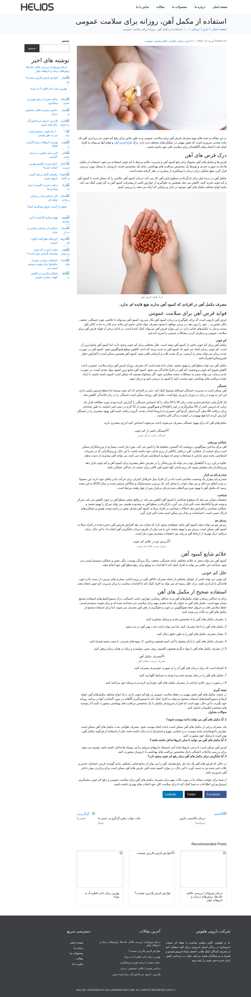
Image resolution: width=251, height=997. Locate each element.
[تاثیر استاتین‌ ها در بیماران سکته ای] (64, 198)
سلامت (173, 40)
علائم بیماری (160, 40)
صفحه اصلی (220, 6)
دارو (188, 40)
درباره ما (200, 6)
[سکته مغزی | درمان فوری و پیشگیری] (64, 101)
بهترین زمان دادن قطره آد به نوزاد (48, 88)
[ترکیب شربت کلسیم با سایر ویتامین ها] (64, 187)
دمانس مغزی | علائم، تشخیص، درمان (140, 968)
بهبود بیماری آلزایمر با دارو (44, 217)
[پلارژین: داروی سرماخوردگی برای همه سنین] (64, 123)
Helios (81, 990)
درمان (181, 40)
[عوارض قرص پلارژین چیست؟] (64, 80)
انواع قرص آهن (123, 142)
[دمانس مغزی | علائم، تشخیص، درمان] (64, 112)
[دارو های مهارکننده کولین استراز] (64, 241)
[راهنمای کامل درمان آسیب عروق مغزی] (64, 177)
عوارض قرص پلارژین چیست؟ (42, 77)
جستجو (65, 40)
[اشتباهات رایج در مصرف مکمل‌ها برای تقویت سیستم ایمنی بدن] (64, 263)
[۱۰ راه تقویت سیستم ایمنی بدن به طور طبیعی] (64, 134)
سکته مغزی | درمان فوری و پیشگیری (140, 962)
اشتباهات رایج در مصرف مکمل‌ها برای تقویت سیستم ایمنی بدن (43, 264)
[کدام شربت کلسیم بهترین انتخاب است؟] (64, 166)
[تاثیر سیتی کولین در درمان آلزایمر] (64, 155)
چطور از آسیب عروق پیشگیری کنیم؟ (47, 206)
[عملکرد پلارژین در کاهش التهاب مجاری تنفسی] (64, 276)
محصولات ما (179, 6)
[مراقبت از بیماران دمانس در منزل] (64, 230)
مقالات (160, 6)
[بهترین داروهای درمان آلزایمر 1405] (64, 145)
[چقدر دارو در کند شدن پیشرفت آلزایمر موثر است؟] (64, 252)
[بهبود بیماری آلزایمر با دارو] (64, 220)
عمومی (149, 40)
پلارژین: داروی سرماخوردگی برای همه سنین (136, 974)
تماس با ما (142, 6)
